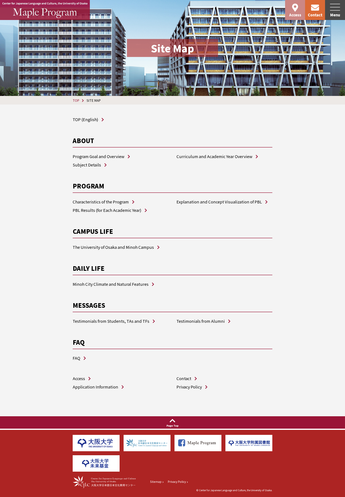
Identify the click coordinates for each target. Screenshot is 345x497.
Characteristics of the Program (101, 202)
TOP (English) (85, 119)
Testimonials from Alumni (200, 321)
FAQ (76, 358)
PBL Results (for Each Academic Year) (107, 210)
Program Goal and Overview (98, 156)
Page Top (172, 425)
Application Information (95, 387)
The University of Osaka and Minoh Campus (113, 247)
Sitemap (156, 482)
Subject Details (87, 165)
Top (76, 100)
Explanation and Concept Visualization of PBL (219, 202)
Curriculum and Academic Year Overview (214, 156)
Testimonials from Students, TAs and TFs (111, 321)
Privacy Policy (189, 387)
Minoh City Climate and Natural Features (111, 284)
